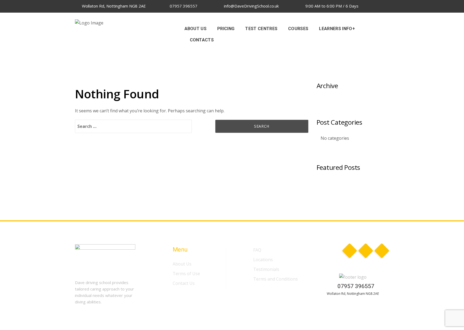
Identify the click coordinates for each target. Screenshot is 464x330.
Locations (263, 260)
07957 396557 (183, 6)
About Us (182, 264)
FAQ (257, 250)
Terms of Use (186, 274)
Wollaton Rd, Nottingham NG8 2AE (113, 6)
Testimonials (266, 269)
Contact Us (184, 283)
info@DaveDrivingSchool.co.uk (251, 6)
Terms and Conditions (275, 279)
